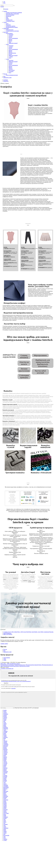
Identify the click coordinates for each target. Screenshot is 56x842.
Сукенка (11, 56)
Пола (10, 42)
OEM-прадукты (9, 29)
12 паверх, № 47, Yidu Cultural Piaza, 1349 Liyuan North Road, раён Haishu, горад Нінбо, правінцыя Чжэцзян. (28, 631)
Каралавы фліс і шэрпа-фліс (12, 13)
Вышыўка (8, 24)
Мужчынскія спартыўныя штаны (11, 666)
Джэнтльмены (9, 33)
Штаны (10, 39)
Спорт (7, 59)
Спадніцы (11, 71)
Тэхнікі (5, 22)
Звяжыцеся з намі (7, 77)
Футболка (11, 34)
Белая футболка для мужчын (7, 664)
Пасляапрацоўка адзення (12, 27)
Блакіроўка (8, 16)
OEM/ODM (6, 28)
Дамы (7, 44)
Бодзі (10, 57)
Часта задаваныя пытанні (12, 75)
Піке (7, 17)
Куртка (10, 37)
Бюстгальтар (12, 70)
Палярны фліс (9, 19)
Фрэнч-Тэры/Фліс (10, 15)
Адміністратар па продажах (12, 30)
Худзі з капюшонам (13, 38)
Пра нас (5, 73)
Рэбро (7, 18)
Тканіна (5, 11)
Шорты (10, 40)
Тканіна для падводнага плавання (14, 12)
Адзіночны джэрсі (10, 21)
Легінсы (11, 68)
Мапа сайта (3, 663)
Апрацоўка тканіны (10, 26)
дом (4, 1)
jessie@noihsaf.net (7, 633)
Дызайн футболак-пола (19, 664)
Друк (7, 23)
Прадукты (5, 32)
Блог (4, 2)
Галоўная (5, 79)
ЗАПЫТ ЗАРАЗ (4, 643)
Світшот (11, 35)
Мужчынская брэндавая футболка (33, 664)
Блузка (10, 54)
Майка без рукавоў (13, 43)
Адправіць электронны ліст (7, 668)
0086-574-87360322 (7, 634)
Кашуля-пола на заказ (24, 666)
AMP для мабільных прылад (13, 663)
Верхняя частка (12, 53)
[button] (24, 356)
